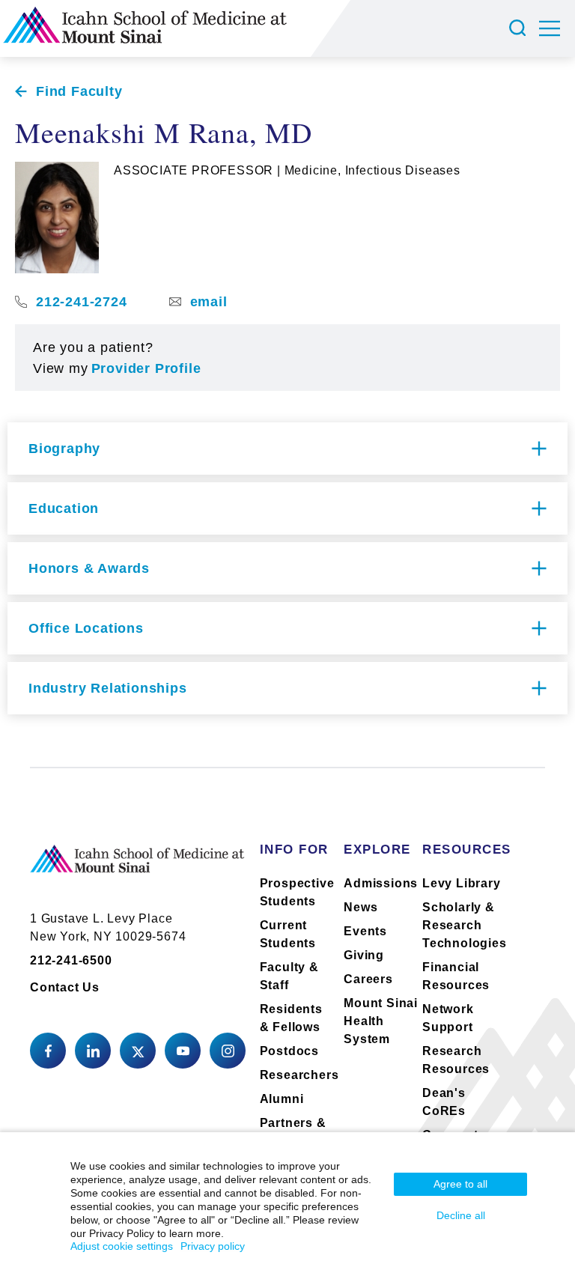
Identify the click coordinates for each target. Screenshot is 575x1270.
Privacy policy (212, 1246)
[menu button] (557, 28)
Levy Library (461, 883)
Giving (364, 955)
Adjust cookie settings (121, 1246)
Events (365, 931)
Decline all (460, 1215)
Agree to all (460, 1184)
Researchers (299, 1075)
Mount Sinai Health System (381, 1021)
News (360, 907)
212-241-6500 (71, 960)
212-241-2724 (81, 301)
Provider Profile (146, 368)
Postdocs (289, 1051)
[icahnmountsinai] (93, 1051)
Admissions (381, 883)
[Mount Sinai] (137, 870)
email (209, 301)
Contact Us (65, 987)
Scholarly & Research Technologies (464, 925)
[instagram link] (228, 1051)
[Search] (519, 28)
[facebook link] (48, 1051)
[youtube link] (183, 1051)
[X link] (138, 1051)
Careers (368, 979)
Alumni (282, 1099)
